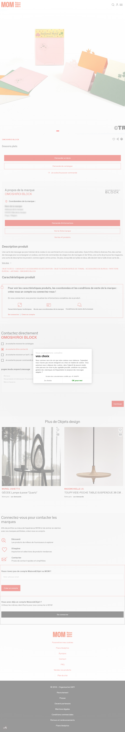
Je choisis (48, 380)
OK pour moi (77, 380)
